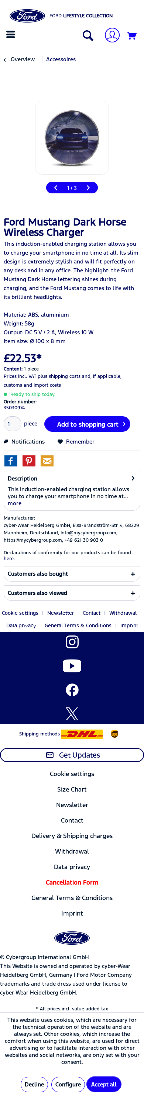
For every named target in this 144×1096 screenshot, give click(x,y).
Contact (91, 613)
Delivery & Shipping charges (72, 836)
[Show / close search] (86, 36)
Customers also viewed (37, 592)
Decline (34, 1084)
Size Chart (72, 789)
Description (22, 478)
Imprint (129, 625)
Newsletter (60, 613)
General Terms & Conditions (78, 625)
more (14, 503)
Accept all (104, 1084)
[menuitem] (11, 34)
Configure (68, 1084)
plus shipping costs (59, 376)
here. (9, 559)
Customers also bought (38, 573)
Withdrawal (123, 613)
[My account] (109, 36)
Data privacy (21, 625)
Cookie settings (20, 613)
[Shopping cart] (132, 36)
